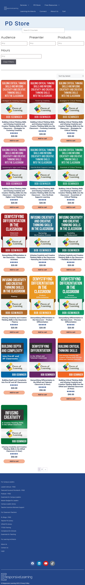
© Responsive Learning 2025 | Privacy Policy (15, 583)
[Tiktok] (52, 563)
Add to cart (14, 141)
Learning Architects (28, 11)
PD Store (37, 5)
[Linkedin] (39, 563)
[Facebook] (32, 563)
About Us (54, 11)
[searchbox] (14, 43)
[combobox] (14, 43)
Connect (43, 11)
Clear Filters (8, 62)
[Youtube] (45, 563)
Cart (64, 11)
